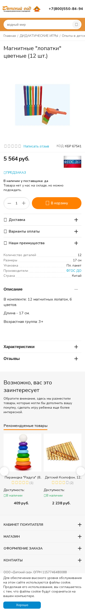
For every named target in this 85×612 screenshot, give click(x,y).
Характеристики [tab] (19, 346)
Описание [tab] (13, 289)
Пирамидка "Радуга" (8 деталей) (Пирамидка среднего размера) (22, 477)
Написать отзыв (36, 146)
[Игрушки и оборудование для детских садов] (22, 8)
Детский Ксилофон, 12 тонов (62, 477)
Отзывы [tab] (12, 358)
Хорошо (22, 605)
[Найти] (76, 24)
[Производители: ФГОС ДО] (72, 161)
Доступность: (14, 490)
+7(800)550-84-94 (66, 8)
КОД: (60, 146)
